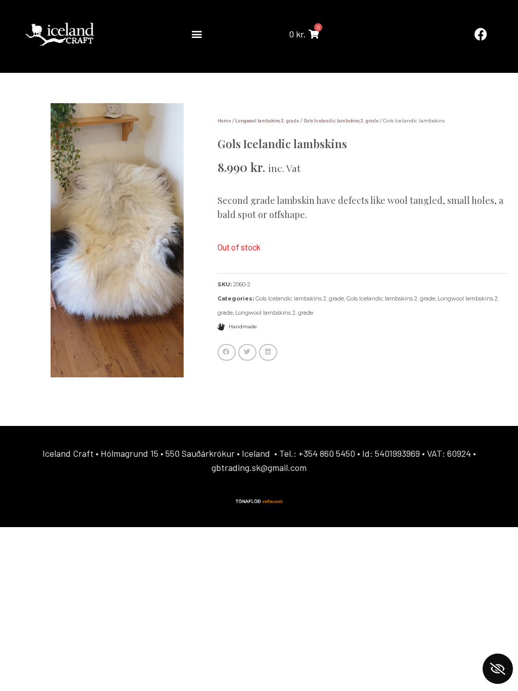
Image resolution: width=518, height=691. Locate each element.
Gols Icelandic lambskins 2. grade (341, 120)
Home (224, 120)
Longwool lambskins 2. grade (267, 120)
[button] (196, 34)
